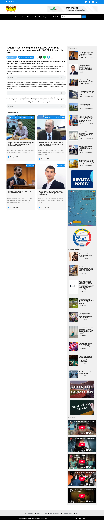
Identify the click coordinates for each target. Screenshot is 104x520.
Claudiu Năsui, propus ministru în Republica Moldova (19, 192)
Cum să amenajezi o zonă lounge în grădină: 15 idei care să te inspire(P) (86, 301)
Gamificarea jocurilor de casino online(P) (86, 372)
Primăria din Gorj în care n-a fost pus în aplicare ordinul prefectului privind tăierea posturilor (51, 144)
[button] (37, 57)
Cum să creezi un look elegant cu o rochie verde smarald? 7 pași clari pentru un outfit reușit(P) (86, 330)
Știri (15, 17)
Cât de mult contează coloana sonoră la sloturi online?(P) (85, 345)
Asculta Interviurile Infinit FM (31, 17)
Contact (55, 17)
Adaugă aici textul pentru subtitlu (73, 55)
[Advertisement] (52, 31)
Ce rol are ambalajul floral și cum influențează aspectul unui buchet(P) (85, 315)
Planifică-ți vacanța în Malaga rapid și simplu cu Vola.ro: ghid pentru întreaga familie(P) (86, 268)
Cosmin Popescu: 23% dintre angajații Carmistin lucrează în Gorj (86, 148)
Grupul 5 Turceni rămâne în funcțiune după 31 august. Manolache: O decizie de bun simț (21, 144)
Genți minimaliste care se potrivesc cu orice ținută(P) (86, 255)
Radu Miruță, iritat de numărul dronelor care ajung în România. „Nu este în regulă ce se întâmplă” (86, 119)
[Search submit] (84, 16)
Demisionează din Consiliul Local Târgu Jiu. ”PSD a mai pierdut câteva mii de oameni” (51, 192)
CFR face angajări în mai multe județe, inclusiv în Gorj (86, 93)
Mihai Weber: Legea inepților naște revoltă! (86, 80)
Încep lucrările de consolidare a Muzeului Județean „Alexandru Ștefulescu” (86, 133)
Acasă (9, 17)
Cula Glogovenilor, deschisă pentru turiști (86, 105)
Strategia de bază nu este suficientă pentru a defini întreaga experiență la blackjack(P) (86, 359)
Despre (45, 17)
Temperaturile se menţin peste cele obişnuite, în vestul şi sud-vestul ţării (86, 162)
